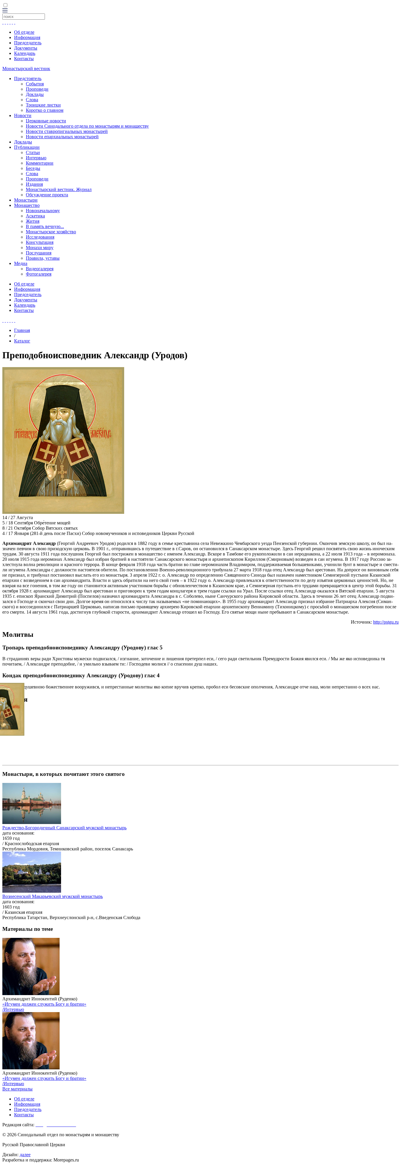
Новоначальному (43, 210)
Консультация (39, 242)
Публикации (27, 147)
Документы (25, 47)
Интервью (36, 157)
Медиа (20, 263)
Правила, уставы (43, 258)
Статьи (33, 152)
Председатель (27, 42)
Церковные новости (46, 120)
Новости (22, 115)
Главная (22, 330)
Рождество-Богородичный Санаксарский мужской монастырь (64, 827)
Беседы (33, 168)
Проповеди (37, 89)
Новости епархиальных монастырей (62, 136)
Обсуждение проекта (47, 194)
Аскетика (35, 215)
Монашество (27, 205)
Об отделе (24, 32)
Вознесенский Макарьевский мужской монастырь (52, 896)
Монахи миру (39, 247)
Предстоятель (27, 78)
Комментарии (39, 163)
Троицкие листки (43, 104)
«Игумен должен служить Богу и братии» (44, 1004)
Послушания (38, 252)
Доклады (35, 94)
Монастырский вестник (26, 68)
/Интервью (13, 1009)
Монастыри (26, 199)
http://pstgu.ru (386, 621)
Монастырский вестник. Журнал (59, 189)
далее (25, 1154)
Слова (32, 99)
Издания (34, 184)
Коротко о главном (44, 110)
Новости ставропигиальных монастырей (67, 131)
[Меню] (5, 10)
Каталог (22, 340)
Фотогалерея (38, 273)
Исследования (40, 236)
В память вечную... (45, 226)
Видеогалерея (39, 268)
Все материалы (17, 1088)
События (35, 83)
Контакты (24, 58)
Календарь (24, 53)
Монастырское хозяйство (51, 231)
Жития (32, 221)
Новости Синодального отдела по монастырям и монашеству (87, 126)
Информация (27, 37)
